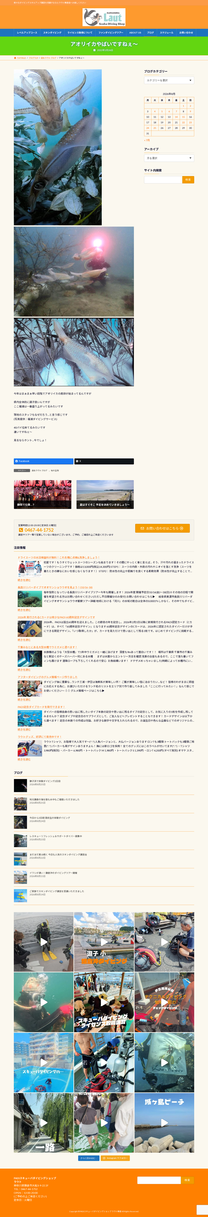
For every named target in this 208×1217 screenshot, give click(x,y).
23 (190, 122)
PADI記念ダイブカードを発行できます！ (41, 706)
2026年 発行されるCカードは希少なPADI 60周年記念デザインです (56, 617)
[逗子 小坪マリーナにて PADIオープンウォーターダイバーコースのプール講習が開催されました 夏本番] (43, 1062)
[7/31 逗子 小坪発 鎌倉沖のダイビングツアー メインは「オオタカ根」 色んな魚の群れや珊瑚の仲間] (43, 1002)
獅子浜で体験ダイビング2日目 (45, 781)
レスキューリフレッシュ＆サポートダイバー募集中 (56, 836)
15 (183, 116)
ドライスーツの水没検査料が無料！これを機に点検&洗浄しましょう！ (59, 557)
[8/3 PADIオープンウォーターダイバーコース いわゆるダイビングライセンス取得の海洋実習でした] (164, 942)
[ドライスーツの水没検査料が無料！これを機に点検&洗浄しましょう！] (30, 569)
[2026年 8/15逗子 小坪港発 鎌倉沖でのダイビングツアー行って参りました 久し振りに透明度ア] (104, 942)
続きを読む (24, 580)
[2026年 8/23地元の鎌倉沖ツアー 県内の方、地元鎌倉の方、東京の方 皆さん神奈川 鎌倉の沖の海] (43, 942)
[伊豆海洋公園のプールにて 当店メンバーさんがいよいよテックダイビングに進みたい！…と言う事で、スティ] (164, 1002)
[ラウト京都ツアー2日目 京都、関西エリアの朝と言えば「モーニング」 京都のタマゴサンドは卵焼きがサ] (43, 1123)
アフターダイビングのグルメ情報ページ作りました (48, 677)
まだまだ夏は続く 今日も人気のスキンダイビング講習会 (58, 854)
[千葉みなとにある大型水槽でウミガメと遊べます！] (30, 659)
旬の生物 (55, 470)
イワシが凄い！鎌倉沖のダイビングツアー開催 (53, 872)
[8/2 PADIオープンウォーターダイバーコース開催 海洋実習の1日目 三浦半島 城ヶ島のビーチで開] (104, 1002)
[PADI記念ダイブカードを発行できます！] (30, 718)
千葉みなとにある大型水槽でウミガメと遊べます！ (48, 647)
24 (148, 128)
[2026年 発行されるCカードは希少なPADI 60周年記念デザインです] (30, 629)
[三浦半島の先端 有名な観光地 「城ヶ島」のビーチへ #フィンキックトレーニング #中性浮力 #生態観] (164, 1123)
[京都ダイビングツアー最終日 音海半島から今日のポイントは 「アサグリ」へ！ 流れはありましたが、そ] (104, 1062)
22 (183, 122)
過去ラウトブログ (39, 470)
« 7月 (147, 140)
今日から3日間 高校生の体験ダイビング (50, 817)
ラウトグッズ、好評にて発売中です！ (40, 736)
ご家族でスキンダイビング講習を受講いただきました (57, 891)
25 (155, 128)
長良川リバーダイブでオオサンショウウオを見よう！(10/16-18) (55, 587)
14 (176, 116)
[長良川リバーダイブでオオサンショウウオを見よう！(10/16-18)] (30, 599)
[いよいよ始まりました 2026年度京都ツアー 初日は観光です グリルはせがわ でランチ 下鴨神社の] (104, 1123)
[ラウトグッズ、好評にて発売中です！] (30, 748)
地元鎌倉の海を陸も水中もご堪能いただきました (55, 799)
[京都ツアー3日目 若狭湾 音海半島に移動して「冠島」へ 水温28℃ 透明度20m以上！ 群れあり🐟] (164, 1062)
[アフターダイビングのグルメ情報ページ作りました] (30, 688)
